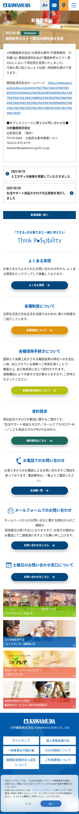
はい (51, 803)
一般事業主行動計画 (21, 750)
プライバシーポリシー (42, 790)
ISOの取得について (58, 750)
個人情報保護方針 (58, 741)
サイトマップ (21, 741)
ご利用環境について (58, 760)
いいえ (28, 803)
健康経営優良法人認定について (21, 762)
